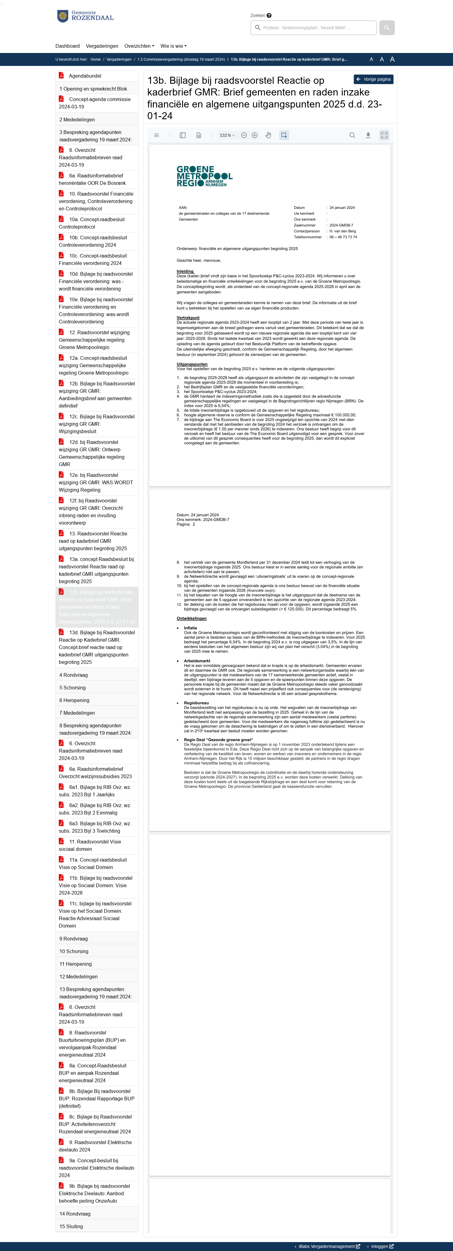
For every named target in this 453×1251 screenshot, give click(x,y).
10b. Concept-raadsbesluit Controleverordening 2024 (93, 241)
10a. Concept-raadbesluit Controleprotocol (91, 223)
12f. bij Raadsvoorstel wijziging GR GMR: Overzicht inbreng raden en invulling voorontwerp (91, 512)
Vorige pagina (377, 79)
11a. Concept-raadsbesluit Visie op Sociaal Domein (93, 863)
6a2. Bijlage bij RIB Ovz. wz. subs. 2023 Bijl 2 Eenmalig (95, 809)
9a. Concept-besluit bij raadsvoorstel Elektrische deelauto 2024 (96, 1168)
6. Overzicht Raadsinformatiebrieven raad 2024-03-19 (90, 158)
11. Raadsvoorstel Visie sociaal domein (90, 845)
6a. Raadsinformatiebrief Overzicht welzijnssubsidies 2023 (95, 772)
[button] (387, 27)
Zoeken (258, 15)
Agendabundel (84, 76)
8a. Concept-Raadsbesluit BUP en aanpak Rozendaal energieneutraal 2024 (92, 1073)
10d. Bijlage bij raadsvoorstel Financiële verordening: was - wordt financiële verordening (96, 281)
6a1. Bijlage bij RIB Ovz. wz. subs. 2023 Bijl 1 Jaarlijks (95, 791)
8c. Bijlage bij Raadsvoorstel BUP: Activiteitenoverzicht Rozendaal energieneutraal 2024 (95, 1124)
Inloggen (380, 1246)
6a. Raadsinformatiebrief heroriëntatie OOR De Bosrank (92, 179)
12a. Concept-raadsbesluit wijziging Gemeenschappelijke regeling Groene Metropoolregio (94, 365)
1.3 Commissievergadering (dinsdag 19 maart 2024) (181, 59)
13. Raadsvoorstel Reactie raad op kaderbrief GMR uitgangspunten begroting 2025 (93, 541)
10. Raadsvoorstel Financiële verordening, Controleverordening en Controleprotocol (96, 201)
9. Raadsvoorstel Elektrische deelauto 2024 (95, 1146)
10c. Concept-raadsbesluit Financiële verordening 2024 (93, 259)
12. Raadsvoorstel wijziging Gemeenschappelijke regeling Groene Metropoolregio (94, 340)
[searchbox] (314, 27)
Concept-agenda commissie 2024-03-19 (95, 103)
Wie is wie (172, 46)
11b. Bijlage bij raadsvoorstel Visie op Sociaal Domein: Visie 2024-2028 (96, 885)
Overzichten (137, 46)
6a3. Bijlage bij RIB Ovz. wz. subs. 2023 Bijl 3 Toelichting (95, 827)
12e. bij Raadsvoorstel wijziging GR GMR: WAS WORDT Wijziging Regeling (96, 483)
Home (96, 59)
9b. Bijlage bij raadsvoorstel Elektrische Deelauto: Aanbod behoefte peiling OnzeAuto (94, 1194)
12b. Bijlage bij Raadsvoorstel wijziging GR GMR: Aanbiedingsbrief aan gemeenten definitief (97, 394)
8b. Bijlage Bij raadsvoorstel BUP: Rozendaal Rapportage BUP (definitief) (97, 1099)
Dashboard (67, 46)
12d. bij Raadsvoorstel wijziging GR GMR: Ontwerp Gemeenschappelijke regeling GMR (91, 453)
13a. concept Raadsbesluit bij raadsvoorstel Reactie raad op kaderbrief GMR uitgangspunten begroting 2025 (96, 570)
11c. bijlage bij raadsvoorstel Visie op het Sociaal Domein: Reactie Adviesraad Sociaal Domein (95, 914)
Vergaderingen (102, 46)
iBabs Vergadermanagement (327, 1246)
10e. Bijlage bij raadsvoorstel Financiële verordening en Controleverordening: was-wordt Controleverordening (96, 310)
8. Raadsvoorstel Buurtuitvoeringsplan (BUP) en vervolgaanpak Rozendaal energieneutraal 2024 (92, 1044)
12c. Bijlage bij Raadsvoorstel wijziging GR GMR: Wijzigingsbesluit (97, 424)
